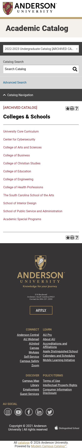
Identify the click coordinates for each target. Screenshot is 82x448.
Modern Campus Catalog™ (49, 446)
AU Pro (47, 335)
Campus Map (30, 381)
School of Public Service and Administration (32, 211)
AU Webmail (31, 339)
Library (35, 385)
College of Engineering (18, 179)
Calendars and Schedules (59, 355)
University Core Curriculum (21, 131)
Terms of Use (51, 381)
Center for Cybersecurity (19, 139)
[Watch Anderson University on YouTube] (18, 412)
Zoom (35, 365)
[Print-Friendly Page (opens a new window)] (72, 108)
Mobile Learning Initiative (59, 360)
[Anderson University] (30, 8)
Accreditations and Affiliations (55, 345)
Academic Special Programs (22, 219)
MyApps (34, 352)
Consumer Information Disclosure (57, 391)
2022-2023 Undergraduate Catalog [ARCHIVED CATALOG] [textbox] (42, 49)
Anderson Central (28, 335)
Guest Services (29, 394)
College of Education (17, 171)
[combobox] (41, 49)
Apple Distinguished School (60, 351)
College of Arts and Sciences (22, 147)
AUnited (34, 343)
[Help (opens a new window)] (77, 108)
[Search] (75, 69)
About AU (49, 339)
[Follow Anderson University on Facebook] (29, 412)
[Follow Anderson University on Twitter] (50, 412)
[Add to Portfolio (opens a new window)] (67, 108)
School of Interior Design (19, 203)
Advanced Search (15, 82)
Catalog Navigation (20, 95)
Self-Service (31, 356)
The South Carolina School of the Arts (28, 195)
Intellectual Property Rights (60, 385)
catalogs (24, 442)
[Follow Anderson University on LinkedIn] (39, 412)
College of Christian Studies (21, 163)
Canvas (34, 348)
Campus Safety (29, 361)
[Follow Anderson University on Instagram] (8, 412)
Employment (31, 389)
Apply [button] (41, 310)
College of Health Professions (23, 187)
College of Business (16, 155)
